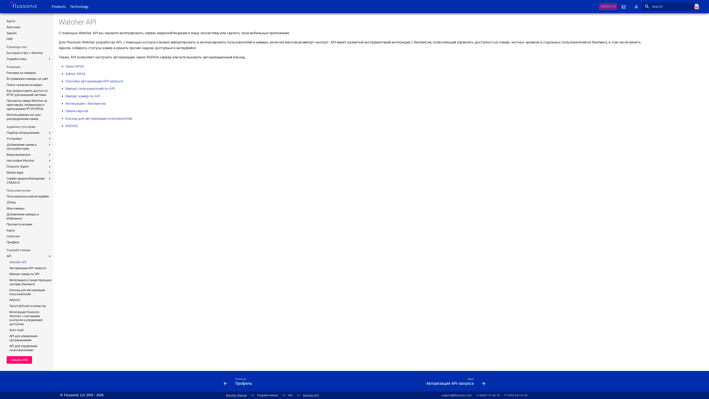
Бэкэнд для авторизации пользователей (98, 118)
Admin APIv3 (75, 74)
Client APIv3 (74, 66)
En (623, 6)
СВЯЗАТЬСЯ (608, 6)
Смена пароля (76, 111)
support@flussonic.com (456, 395)
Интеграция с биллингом (85, 103)
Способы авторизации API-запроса (94, 81)
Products (59, 6)
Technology (79, 6)
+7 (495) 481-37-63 (516, 395)
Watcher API (311, 395)
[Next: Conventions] (339, 382)
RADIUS (71, 126)
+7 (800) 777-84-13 (488, 395)
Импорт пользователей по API (90, 88)
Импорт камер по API (82, 96)
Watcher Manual (236, 395)
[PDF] (699, 6)
